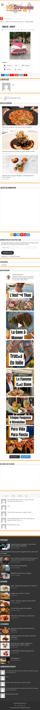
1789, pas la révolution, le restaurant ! (23, 616)
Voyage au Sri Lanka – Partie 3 (20, 593)
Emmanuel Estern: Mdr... (13, 525)
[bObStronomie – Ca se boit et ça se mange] (20, 7)
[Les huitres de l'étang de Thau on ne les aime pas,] (20, 297)
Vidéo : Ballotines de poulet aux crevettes (24, 586)
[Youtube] (25, 234)
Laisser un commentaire (29, 29)
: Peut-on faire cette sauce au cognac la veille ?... (20, 512)
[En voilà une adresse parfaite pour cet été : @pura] (20, 440)
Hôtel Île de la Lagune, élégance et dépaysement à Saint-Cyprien (22, 644)
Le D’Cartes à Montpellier (19, 566)
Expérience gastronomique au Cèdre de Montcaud (18, 151)
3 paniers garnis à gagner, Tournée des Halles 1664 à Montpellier (23, 545)
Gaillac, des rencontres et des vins (14, 21)
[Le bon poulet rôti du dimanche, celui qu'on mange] (20, 382)
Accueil (2, 21)
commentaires (5, 496)
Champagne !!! (7, 18)
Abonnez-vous (7, 253)
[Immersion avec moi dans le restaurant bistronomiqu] (20, 325)
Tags (26, 496)
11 (19, 562)
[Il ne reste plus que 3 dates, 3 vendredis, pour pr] (20, 354)
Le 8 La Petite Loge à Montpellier (21, 608)
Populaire (20, 496)
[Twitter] (18, 234)
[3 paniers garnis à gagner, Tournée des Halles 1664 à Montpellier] (5, 546)
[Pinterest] (21, 234)
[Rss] (11, 234)
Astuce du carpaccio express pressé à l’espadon (17, 127)
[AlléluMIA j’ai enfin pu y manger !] (5, 575)
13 (9, 555)
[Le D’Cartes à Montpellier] (5, 568)
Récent (13, 496)
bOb (5, 29)
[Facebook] (14, 234)
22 (18, 547)
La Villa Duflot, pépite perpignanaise (22, 651)
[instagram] (28, 234)
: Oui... (8, 506)
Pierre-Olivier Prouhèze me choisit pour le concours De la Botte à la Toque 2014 (24, 559)
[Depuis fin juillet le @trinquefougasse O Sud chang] (20, 411)
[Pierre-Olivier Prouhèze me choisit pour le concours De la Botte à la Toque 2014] (5, 560)
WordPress (23, 703)
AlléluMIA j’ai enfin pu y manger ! (21, 573)
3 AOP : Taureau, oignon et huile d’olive (23, 601)
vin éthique (4, 265)
